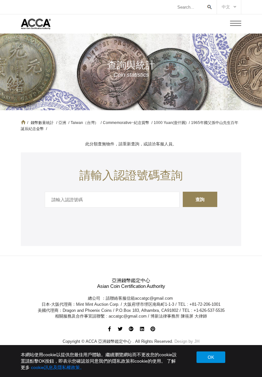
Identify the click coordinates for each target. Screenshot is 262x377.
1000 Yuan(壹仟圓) (171, 122)
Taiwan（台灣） (85, 122)
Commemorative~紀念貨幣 (126, 122)
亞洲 (62, 122)
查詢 (200, 199)
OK (211, 357)
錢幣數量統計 (42, 122)
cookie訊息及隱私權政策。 (57, 367)
